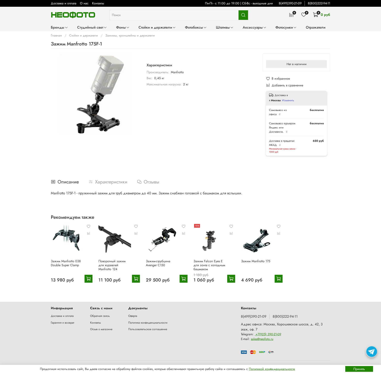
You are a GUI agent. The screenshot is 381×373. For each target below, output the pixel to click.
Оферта (132, 316)
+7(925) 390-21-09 (268, 334)
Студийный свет (90, 27)
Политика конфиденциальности (147, 323)
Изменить (288, 100)
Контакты (98, 3)
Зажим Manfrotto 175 (255, 261)
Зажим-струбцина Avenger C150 (158, 263)
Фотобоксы (194, 27)
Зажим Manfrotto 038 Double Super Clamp (66, 263)
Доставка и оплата (63, 3)
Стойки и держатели (155, 27)
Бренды (57, 27)
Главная (56, 35)
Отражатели (315, 27)
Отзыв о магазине (101, 329)
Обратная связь (100, 316)
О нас (84, 3)
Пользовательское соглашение (147, 329)
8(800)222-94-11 (319, 3)
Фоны (121, 27)
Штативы (223, 27)
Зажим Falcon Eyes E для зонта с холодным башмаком (209, 265)
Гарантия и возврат (62, 323)
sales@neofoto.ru (262, 339)
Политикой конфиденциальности (272, 369)
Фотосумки (284, 27)
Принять (359, 369)
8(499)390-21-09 (290, 3)
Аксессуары (253, 27)
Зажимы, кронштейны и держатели (130, 35)
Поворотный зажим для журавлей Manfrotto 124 (112, 265)
